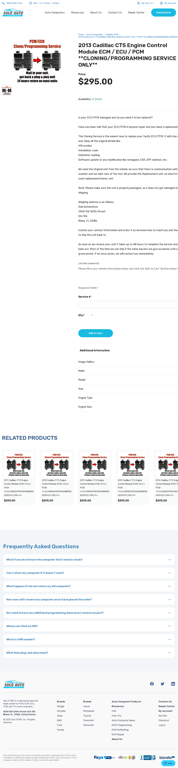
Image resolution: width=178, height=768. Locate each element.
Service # (85, 296)
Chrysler (61, 711)
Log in (162, 725)
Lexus (86, 706)
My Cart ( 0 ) (147, 3)
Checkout (164, 720)
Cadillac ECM (112, 34)
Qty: (81, 315)
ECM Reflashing (120, 729)
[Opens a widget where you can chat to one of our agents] (168, 763)
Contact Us (115, 12)
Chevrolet (88, 720)
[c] (7, 90)
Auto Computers (55, 12)
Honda (60, 729)
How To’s (116, 715)
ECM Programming (122, 725)
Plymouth (88, 725)
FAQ (114, 711)
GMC (59, 720)
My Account (170, 3)
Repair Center (136, 12)
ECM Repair (118, 734)
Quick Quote (163, 12)
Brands (61, 701)
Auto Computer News (123, 720)
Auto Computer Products (126, 701)
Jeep (59, 715)
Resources (77, 12)
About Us (96, 12)
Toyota (87, 715)
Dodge (60, 706)
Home (81, 34)
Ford (59, 725)
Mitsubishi (88, 711)
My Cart (163, 715)
